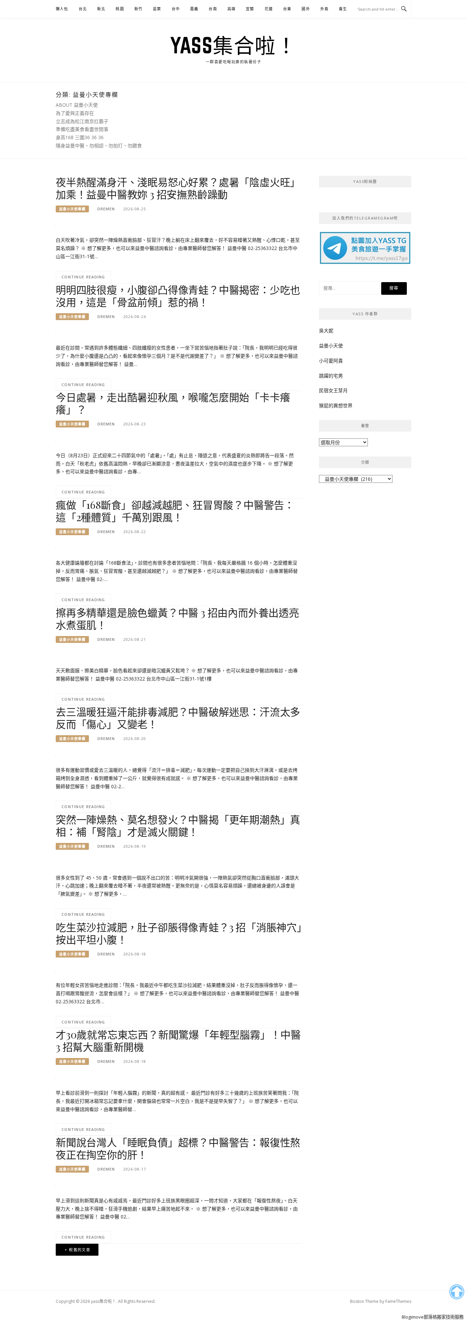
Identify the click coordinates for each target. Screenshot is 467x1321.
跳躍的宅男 (331, 375)
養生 (343, 8)
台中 (176, 8)
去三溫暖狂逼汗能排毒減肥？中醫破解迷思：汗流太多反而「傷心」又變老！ (178, 718)
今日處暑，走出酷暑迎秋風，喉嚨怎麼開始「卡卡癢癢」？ (173, 403)
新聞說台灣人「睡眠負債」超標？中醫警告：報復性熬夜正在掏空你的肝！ (178, 1148)
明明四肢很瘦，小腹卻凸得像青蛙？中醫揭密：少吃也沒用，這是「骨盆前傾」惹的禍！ (178, 296)
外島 (324, 8)
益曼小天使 (331, 345)
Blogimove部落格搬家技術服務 (433, 1317)
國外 (306, 8)
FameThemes (398, 1301)
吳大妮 (326, 330)
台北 (83, 8)
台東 (287, 8)
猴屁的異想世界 (335, 405)
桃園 (120, 8)
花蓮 (269, 8)
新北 (101, 8)
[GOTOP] (456, 1291)
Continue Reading (83, 276)
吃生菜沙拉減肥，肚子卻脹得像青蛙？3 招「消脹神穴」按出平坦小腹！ (179, 933)
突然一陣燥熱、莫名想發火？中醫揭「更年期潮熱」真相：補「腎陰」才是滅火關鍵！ (178, 825)
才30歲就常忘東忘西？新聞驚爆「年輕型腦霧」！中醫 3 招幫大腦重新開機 (178, 1041)
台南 (213, 8)
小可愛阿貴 (331, 360)
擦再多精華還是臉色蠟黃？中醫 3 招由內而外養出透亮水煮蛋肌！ (177, 619)
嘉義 (194, 8)
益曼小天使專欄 (72, 209)
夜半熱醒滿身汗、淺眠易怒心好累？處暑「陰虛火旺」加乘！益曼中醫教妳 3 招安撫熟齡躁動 (178, 188)
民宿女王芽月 (333, 390)
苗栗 (157, 8)
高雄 (231, 8)
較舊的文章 (79, 1249)
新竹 (138, 8)
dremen (106, 208)
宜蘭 (250, 8)
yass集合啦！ (233, 45)
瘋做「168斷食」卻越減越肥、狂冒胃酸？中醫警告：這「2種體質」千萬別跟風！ (175, 511)
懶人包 (62, 8)
